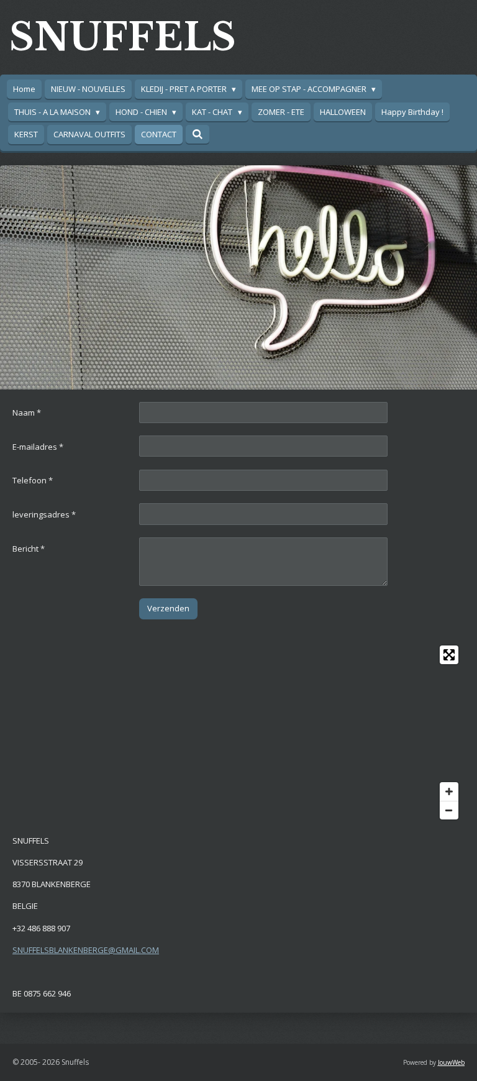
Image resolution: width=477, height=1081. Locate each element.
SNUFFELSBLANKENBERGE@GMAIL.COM (85, 950)
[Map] (238, 732)
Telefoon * (32, 480)
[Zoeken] (197, 134)
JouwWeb (451, 1062)
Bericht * (28, 548)
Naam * (26, 412)
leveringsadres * (44, 514)
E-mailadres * (37, 446)
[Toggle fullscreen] (449, 654)
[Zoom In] (449, 791)
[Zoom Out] (449, 810)
